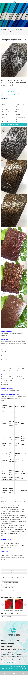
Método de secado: (7, 122)
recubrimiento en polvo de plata (10, 582)
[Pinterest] (15, 662)
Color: (4, 104)
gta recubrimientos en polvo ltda (10, 590)
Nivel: (3, 117)
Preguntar (9, 91)
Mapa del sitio (23, 670)
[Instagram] (12, 662)
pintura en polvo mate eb (8, 580)
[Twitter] (7, 662)
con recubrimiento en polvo (9, 585)
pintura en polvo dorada (8, 587)
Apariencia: (5, 109)
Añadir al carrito (10, 94)
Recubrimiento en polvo (8, 577)
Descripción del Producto (10, 124)
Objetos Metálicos (20, 577)
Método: (4, 114)
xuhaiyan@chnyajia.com (17, 660)
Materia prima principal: (9, 112)
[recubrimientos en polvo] (14, 631)
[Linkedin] (5, 662)
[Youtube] (10, 662)
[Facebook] (2, 662)
